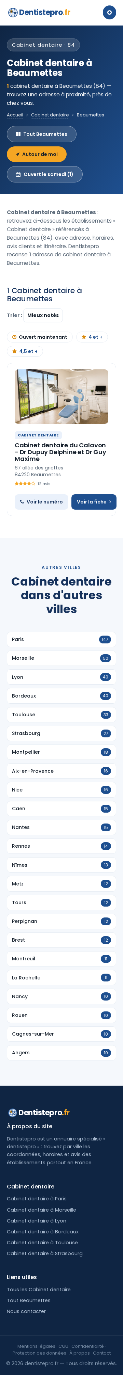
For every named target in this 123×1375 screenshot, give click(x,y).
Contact (102, 1353)
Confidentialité (87, 1346)
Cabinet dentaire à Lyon (36, 1220)
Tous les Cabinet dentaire (39, 1289)
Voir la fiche (92, 501)
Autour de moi (40, 154)
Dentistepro (44, 12)
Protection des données (39, 1353)
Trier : (15, 315)
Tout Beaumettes (45, 134)
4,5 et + (28, 351)
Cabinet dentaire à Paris (37, 1198)
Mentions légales (36, 1346)
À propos (79, 1353)
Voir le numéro (45, 501)
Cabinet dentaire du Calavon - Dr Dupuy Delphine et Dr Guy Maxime (60, 452)
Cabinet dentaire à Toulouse (42, 1242)
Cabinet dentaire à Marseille (41, 1209)
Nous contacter (26, 1311)
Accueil (15, 115)
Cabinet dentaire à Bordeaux (43, 1231)
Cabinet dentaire (50, 115)
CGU (63, 1346)
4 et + (95, 337)
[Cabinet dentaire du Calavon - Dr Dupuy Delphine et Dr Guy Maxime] (61, 396)
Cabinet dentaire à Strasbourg (45, 1253)
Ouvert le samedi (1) (48, 174)
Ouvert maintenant (43, 337)
